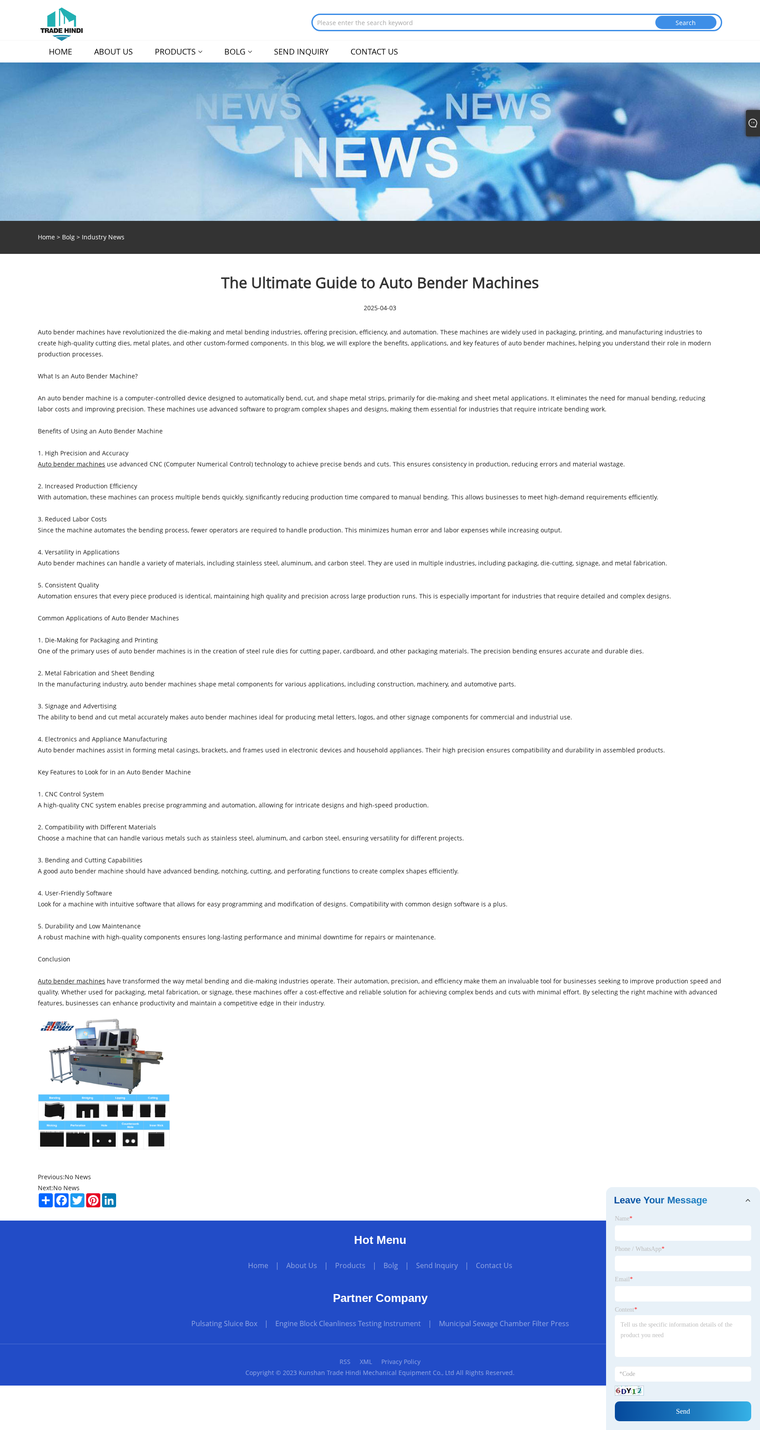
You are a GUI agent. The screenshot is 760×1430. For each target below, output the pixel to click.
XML (366, 1361)
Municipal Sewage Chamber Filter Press (504, 1323)
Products (350, 1265)
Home (258, 1265)
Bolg (68, 237)
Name (623, 1218)
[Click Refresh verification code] (629, 1391)
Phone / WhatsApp (640, 1249)
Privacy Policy (400, 1361)
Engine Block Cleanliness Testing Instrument (348, 1323)
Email (624, 1279)
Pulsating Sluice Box (224, 1323)
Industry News (103, 237)
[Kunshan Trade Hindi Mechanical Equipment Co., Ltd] (62, 23)
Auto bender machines (71, 464)
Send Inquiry (437, 1265)
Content (626, 1309)
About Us (301, 1265)
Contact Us (494, 1265)
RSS (345, 1361)
